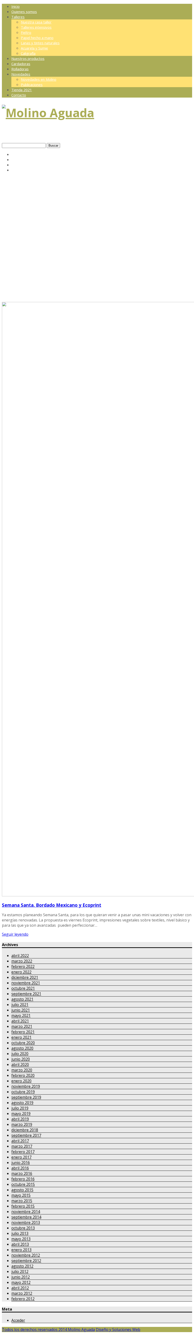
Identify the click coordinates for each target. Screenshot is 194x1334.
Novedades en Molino (38, 79)
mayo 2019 (21, 1113)
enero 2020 (21, 1080)
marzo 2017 (21, 1146)
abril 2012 (20, 1287)
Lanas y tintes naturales (40, 42)
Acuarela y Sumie (34, 48)
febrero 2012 (23, 1298)
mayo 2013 (21, 1238)
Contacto (18, 95)
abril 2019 (20, 1119)
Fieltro (26, 32)
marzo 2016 (21, 1173)
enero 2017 (21, 1157)
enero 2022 (21, 972)
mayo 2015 (21, 1195)
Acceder (18, 1320)
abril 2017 (20, 1140)
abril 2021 (20, 1021)
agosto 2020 (22, 1048)
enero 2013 (21, 1249)
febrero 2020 (23, 1075)
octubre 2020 (23, 1042)
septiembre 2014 (26, 1217)
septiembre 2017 (26, 1135)
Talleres (18, 16)
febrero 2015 (23, 1206)
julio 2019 (19, 1108)
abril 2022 (20, 955)
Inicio (15, 6)
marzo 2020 (21, 1070)
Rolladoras (20, 69)
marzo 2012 (21, 1293)
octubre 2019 (23, 1091)
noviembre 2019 (25, 1086)
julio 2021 (19, 1004)
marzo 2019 (21, 1124)
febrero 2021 (23, 1031)
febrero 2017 (23, 1151)
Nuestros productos (27, 58)
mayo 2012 (21, 1282)
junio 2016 (20, 1162)
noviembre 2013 (25, 1222)
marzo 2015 (21, 1200)
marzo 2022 (21, 961)
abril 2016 (20, 1168)
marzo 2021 (21, 1026)
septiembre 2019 (26, 1097)
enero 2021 (21, 1037)
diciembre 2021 (24, 977)
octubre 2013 (23, 1228)
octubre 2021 (23, 988)
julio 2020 (19, 1053)
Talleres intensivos (36, 27)
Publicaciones (32, 84)
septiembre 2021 (26, 993)
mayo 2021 (21, 1015)
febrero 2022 (23, 966)
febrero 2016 (23, 1178)
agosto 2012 (22, 1266)
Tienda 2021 (21, 89)
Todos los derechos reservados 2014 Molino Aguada (48, 1329)
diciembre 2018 (24, 1129)
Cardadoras (20, 63)
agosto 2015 (22, 1189)
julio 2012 (19, 1271)
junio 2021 (20, 1010)
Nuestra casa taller (36, 22)
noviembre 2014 (25, 1211)
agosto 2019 (22, 1102)
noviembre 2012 (25, 1255)
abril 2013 (20, 1244)
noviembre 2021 (25, 982)
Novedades (20, 74)
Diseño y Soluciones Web (118, 1329)
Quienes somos (24, 11)
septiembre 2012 (26, 1260)
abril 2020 (20, 1064)
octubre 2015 (23, 1184)
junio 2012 (20, 1277)
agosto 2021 (22, 999)
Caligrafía (28, 53)
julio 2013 (19, 1233)
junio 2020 (20, 1059)
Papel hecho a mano (37, 37)
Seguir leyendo (15, 934)
